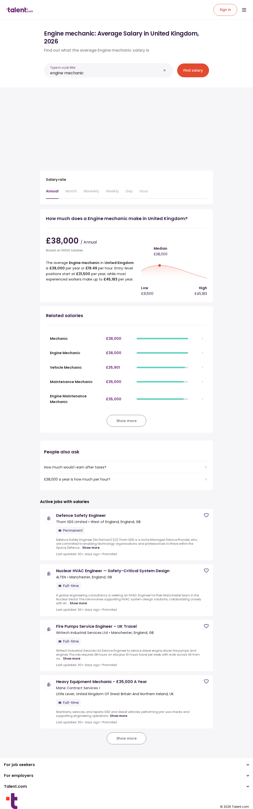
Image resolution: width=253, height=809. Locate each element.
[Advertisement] (126, 126)
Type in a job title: (63, 67)
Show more (91, 548)
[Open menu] (244, 10)
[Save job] (206, 515)
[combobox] (105, 73)
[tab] (52, 193)
